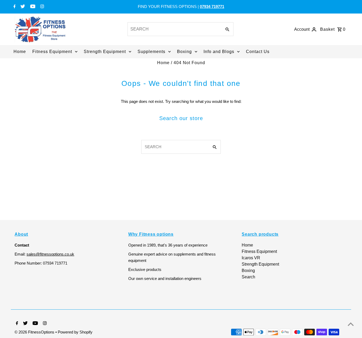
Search (248, 277)
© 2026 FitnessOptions (35, 332)
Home (20, 51)
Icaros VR (251, 258)
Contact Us (258, 51)
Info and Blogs (219, 51)
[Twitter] (22, 7)
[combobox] (174, 29)
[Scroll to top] (351, 324)
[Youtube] (32, 7)
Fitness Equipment (52, 51)
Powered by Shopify (75, 332)
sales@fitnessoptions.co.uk (50, 254)
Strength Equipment (105, 51)
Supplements (151, 51)
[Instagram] (41, 7)
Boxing (184, 51)
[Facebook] (14, 7)
